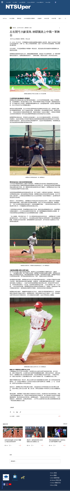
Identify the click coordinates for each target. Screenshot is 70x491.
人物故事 (39, 18)
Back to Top (2, 485)
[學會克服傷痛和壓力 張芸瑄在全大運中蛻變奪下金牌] (57, 432)
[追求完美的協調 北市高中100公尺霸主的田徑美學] (13, 432)
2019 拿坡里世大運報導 (29, 18)
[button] (65, 18)
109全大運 (46, 18)
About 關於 (53, 475)
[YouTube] (10, 484)
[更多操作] (59, 28)
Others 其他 (53, 485)
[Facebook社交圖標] (55, 2)
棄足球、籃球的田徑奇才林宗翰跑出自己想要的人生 (35, 440)
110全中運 (54, 18)
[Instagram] (7, 484)
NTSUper (17, 7)
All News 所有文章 (55, 480)
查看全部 (65, 423)
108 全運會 (11, 18)
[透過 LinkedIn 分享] (17, 412)
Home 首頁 (53, 473)
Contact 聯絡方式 (55, 482)
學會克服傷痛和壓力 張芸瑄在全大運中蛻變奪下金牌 (57, 440)
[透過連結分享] (20, 412)
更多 (60, 18)
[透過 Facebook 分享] (10, 412)
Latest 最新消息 (54, 478)
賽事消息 (19, 18)
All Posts (5, 18)
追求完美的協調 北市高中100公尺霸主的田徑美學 (13, 440)
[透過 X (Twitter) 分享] (13, 412)
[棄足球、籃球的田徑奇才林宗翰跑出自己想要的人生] (35, 432)
